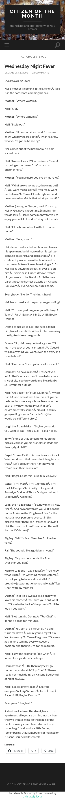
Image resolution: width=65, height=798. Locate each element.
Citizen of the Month (32, 13)
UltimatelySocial (32, 796)
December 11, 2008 (16, 72)
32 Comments (40, 72)
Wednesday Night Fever (30, 66)
